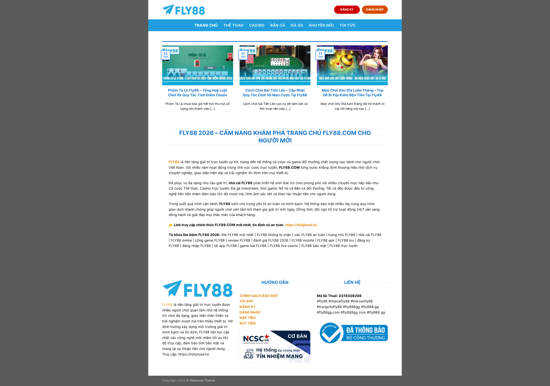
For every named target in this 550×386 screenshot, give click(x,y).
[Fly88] (183, 9)
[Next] (388, 83)
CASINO (257, 25)
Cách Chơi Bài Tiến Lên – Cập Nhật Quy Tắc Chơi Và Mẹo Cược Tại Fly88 (275, 92)
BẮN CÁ (277, 25)
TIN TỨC (347, 25)
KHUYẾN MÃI (321, 25)
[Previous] (161, 83)
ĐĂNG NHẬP (375, 9)
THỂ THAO (233, 25)
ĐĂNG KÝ (347, 9)
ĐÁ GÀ (297, 25)
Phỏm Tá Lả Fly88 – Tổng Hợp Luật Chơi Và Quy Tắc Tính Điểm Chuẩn (197, 92)
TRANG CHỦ (206, 25)
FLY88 (167, 304)
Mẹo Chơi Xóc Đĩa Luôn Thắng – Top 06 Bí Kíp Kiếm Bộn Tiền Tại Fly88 (352, 92)
